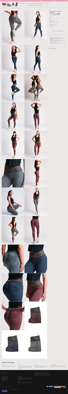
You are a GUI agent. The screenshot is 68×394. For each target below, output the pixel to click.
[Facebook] (49, 48)
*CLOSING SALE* (47, 3)
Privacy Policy (3, 379)
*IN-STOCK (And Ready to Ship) (32, 3)
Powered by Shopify (16, 389)
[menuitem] (24, 3)
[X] (51, 48)
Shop (4, 8)
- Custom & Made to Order (23, 3)
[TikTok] (9, 373)
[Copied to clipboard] (55, 48)
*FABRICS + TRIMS (40, 3)
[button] (57, 14)
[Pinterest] (52, 48)
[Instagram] (6, 373)
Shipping (50, 15)
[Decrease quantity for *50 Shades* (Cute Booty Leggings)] (49, 29)
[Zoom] (23, 12)
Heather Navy (53, 22)
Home (2, 8)
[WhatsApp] (53, 48)
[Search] (64, 4)
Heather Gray (50, 22)
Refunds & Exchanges (4, 378)
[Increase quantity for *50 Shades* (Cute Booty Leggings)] (51, 29)
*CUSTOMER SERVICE (30, 5)
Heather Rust (56, 22)
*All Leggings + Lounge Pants (9, 8)
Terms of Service (4, 380)
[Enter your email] (32, 381)
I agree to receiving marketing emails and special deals (25, 382)
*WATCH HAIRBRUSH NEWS (38, 5)
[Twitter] (4, 373)
